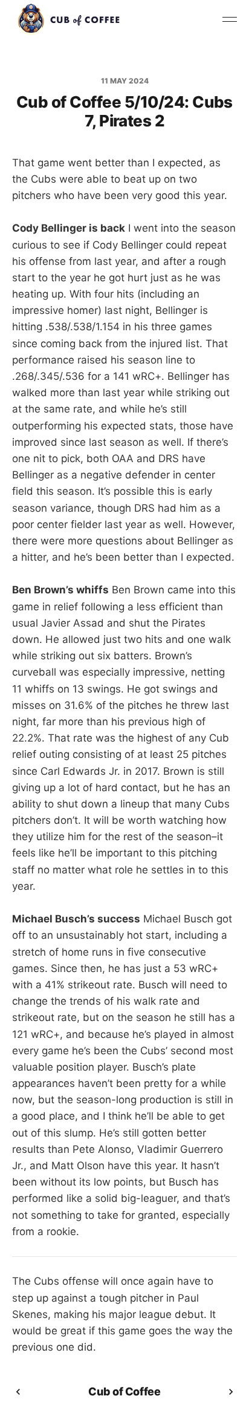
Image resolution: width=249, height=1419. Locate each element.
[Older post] (231, 1392)
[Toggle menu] (230, 19)
